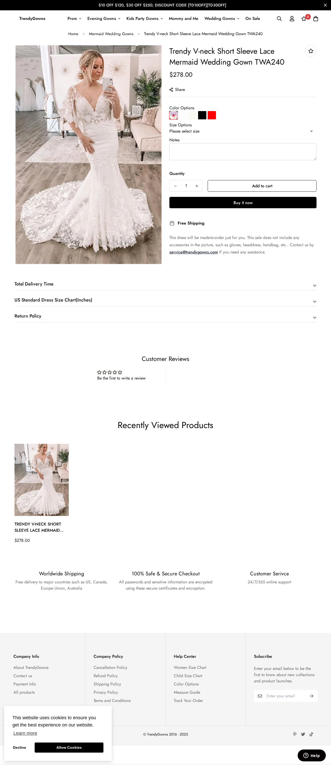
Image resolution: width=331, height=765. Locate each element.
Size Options (180, 125)
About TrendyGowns (30, 667)
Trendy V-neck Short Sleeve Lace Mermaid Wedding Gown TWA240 (40, 527)
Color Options (181, 108)
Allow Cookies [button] (69, 747)
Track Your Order (188, 701)
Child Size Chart (188, 676)
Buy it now (243, 203)
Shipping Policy (107, 684)
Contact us (22, 676)
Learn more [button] (25, 733)
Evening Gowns (101, 18)
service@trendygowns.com (193, 252)
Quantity (177, 173)
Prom (72, 18)
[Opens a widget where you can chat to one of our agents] (311, 755)
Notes (174, 140)
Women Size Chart (190, 667)
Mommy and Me (183, 18)
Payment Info (24, 684)
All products (24, 692)
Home (73, 34)
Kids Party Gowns (142, 18)
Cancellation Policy (110, 667)
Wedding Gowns (220, 18)
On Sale (252, 18)
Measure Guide (187, 692)
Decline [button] (19, 747)
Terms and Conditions (112, 701)
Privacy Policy (106, 692)
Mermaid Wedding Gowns (111, 34)
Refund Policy (106, 676)
